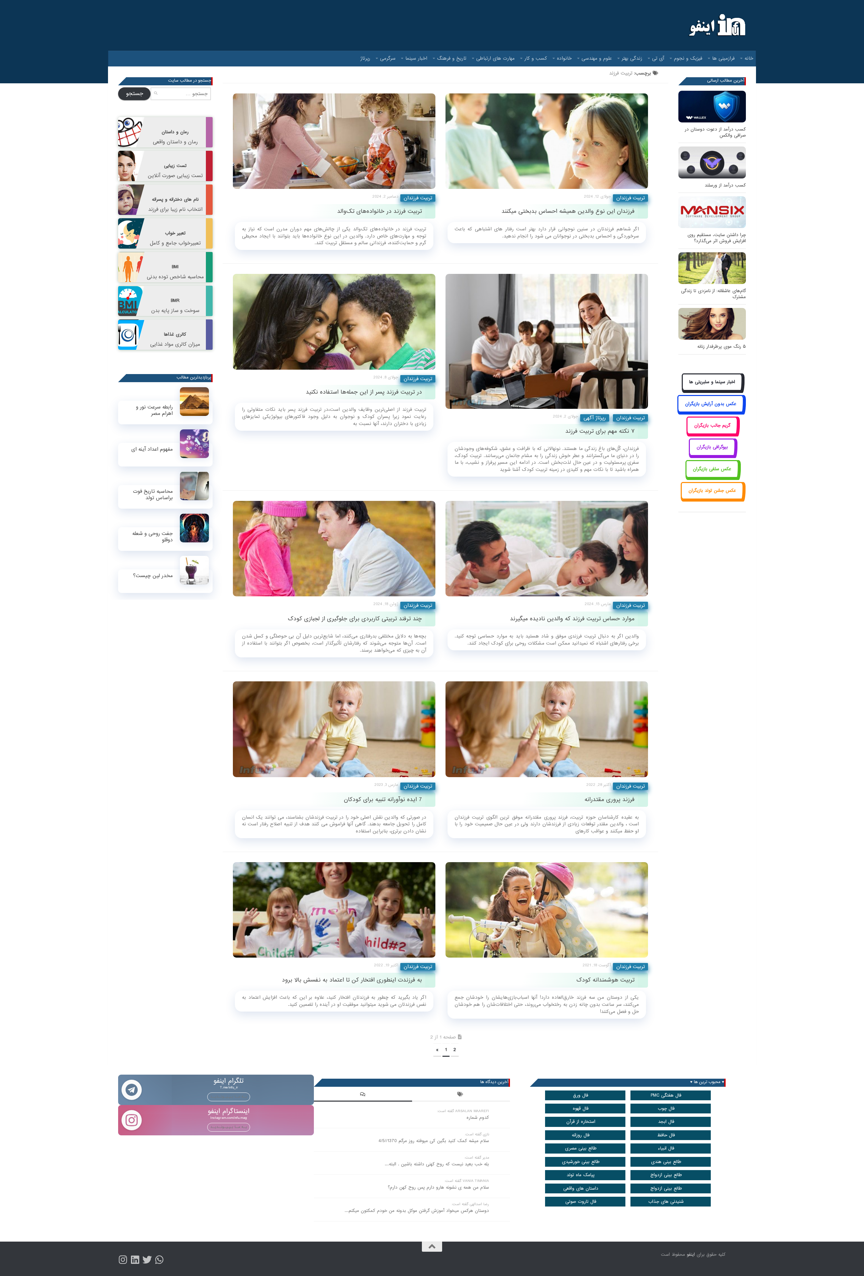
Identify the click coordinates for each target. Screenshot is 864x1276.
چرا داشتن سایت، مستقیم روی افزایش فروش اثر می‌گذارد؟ (716, 238)
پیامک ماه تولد (581, 1175)
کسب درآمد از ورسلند (725, 185)
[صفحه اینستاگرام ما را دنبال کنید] (123, 1260)
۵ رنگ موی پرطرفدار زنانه (721, 346)
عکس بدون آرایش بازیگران (710, 403)
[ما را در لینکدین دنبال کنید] (135, 1260)
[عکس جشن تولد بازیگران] (712, 498)
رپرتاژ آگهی (595, 418)
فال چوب (666, 1108)
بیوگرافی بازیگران (712, 447)
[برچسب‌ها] (461, 1095)
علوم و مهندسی (597, 58)
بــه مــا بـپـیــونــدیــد (228, 1096)
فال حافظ (666, 1135)
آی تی (658, 58)
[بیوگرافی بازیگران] (712, 454)
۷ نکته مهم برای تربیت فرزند (599, 431)
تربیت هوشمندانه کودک (605, 980)
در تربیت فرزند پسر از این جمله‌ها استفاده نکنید (364, 392)
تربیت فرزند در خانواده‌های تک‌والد (379, 211)
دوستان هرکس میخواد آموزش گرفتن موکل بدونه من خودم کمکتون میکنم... (417, 1210)
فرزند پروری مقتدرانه (609, 799)
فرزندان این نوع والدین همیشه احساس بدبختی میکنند (568, 211)
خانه (749, 58)
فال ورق (580, 1095)
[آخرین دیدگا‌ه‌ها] (363, 1095)
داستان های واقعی (580, 1188)
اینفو (691, 1254)
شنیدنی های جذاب (666, 1201)
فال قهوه (581, 1108)
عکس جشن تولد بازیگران (712, 490)
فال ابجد (666, 1121)
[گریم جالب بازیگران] (712, 432)
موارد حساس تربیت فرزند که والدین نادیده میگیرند (572, 619)
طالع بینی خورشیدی (581, 1161)
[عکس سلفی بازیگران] (712, 476)
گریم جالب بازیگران (712, 425)
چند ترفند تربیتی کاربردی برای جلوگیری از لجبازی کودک (355, 619)
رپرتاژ (365, 58)
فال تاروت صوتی (580, 1201)
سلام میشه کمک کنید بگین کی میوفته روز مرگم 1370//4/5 (433, 1140)
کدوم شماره (477, 1117)
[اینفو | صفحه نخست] (716, 25)
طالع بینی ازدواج (666, 1175)
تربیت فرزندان (418, 198)
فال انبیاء (666, 1148)
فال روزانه (581, 1135)
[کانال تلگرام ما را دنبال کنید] (159, 1260)
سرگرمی (388, 58)
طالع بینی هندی (666, 1161)
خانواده (564, 58)
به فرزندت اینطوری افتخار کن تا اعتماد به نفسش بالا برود (352, 980)
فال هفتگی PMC (666, 1095)
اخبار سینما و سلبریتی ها (712, 382)
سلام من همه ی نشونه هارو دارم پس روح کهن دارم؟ (438, 1187)
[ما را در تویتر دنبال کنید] (147, 1260)
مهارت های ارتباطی (495, 58)
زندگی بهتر (632, 58)
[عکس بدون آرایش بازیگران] (710, 411)
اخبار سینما (416, 58)
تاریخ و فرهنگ (451, 58)
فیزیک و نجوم (688, 58)
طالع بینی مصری (581, 1148)
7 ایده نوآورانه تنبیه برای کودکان (383, 799)
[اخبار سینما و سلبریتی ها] (712, 389)
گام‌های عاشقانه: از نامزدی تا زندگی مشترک (713, 294)
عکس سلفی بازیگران (712, 469)
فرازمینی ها (723, 58)
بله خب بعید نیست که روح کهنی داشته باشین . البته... (437, 1164)
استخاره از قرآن (580, 1121)
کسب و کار (535, 58)
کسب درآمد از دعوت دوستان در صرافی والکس (715, 132)
